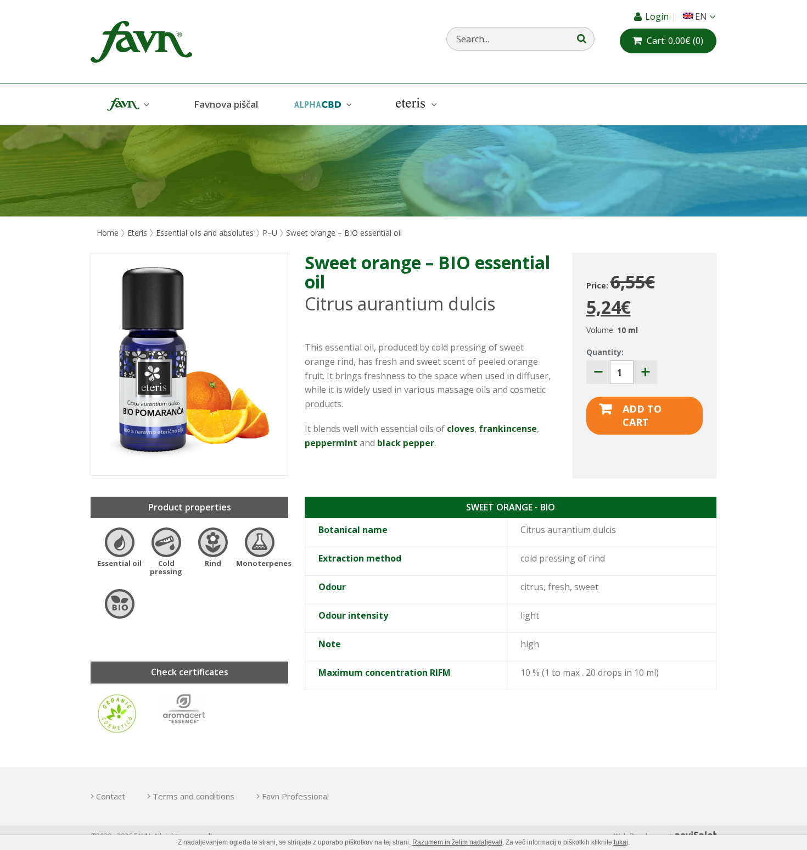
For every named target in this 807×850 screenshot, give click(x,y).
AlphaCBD (321, 104)
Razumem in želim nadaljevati (457, 842)
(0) (675, 41)
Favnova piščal (226, 104)
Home (108, 232)
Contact (110, 796)
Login (658, 16)
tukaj (621, 842)
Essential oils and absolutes (205, 232)
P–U (269, 232)
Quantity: (605, 352)
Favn (127, 104)
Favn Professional (295, 796)
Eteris (415, 104)
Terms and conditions (193, 796)
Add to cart (642, 415)
